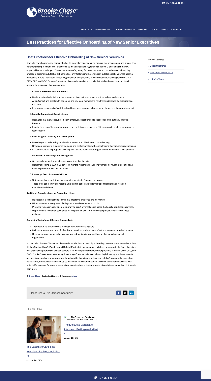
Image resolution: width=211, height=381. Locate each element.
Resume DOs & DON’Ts (161, 72)
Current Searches (158, 66)
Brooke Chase (34, 276)
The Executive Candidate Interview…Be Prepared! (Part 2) (43, 351)
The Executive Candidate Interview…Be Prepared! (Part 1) (81, 329)
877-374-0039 (175, 3)
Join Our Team (157, 79)
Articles (74, 276)
